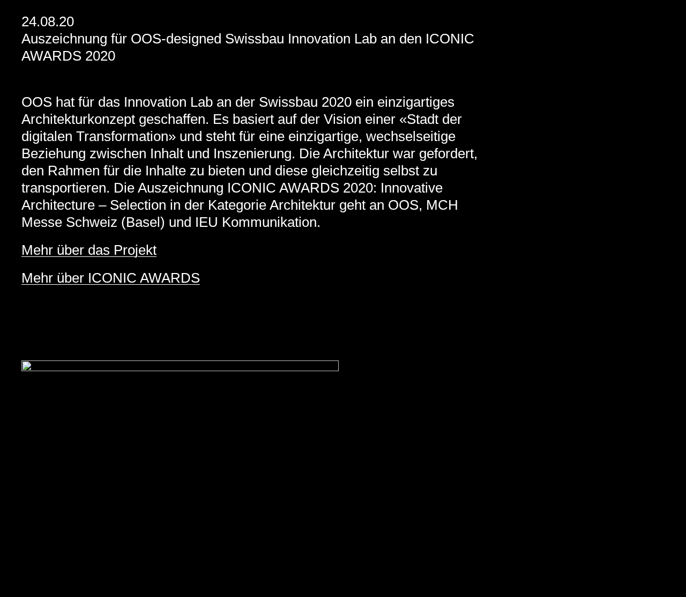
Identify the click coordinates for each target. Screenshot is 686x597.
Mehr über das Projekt (88, 250)
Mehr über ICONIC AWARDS (110, 278)
